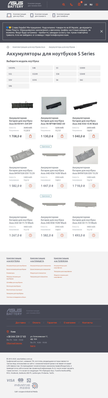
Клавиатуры (10, 273)
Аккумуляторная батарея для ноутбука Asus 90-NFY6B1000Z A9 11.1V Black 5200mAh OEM (53, 124)
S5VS (34, 80)
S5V (10, 80)
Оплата (36, 322)
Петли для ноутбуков (14, 286)
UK (85, 4)
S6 (57, 80)
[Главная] (8, 47)
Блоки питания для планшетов (40, 269)
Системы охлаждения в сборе (16, 297)
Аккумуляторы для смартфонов (60, 266)
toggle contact (71, 4)
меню (97, 4)
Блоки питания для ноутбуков (16, 269)
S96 (10, 86)
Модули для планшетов (38, 273)
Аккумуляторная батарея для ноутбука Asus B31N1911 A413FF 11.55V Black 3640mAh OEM (20, 124)
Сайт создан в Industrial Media (26, 391)
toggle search (64, 4)
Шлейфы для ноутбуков (14, 282)
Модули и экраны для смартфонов (61, 276)
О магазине (69, 322)
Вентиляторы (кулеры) (14, 290)
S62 (81, 80)
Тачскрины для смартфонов (63, 271)
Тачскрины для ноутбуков (15, 293)
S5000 (82, 68)
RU (91, 4)
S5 (57, 68)
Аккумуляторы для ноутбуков (16, 265)
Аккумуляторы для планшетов (40, 265)
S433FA (12, 68)
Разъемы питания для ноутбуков (14, 277)
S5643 (82, 74)
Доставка (21, 322)
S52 (10, 74)
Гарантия (52, 322)
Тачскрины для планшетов (39, 276)
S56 (57, 74)
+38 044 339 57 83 (16, 336)
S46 (34, 68)
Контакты (87, 322)
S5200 (35, 74)
